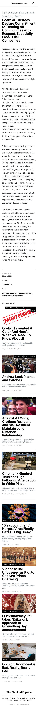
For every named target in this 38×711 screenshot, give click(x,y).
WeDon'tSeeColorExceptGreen (12, 295)
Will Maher (5, 640)
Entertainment (13, 564)
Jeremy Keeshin (7, 445)
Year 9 (33, 310)
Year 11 (33, 453)
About (29, 700)
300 (15, 453)
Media (16, 700)
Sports (26, 356)
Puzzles (9, 700)
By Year (18, 308)
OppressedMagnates (25, 293)
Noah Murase (6, 681)
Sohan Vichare (7, 284)
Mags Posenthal (7, 349)
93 (15, 356)
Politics (27, 453)
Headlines (32, 698)
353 (4, 12)
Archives (23, 700)
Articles (13, 12)
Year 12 (18, 16)
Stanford (7, 16)
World (33, 308)
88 (13, 398)
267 (7, 308)
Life (24, 308)
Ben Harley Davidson (8, 494)
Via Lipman (5, 544)
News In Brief (31, 398)
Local (23, 398)
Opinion (15, 659)
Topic (28, 308)
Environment (26, 12)
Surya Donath (6, 591)
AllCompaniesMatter (9, 293)
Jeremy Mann (6, 390)
